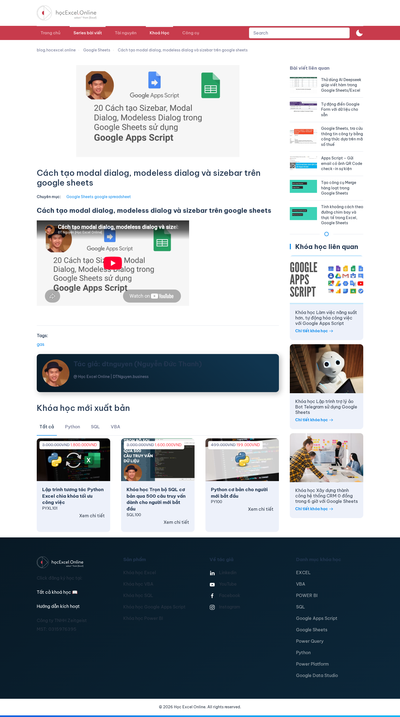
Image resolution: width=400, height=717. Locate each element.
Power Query (310, 641)
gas (40, 344)
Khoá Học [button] (159, 32)
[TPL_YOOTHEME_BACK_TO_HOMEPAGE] (71, 12)
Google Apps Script (316, 618)
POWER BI (307, 595)
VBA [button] (115, 426)
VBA (300, 584)
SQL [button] (95, 426)
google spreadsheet (112, 196)
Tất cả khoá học (57, 592)
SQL (300, 607)
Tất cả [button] (46, 426)
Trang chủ (50, 32)
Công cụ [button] (190, 32)
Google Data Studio (317, 675)
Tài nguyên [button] (126, 32)
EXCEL (303, 572)
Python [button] (72, 426)
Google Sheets (79, 196)
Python (303, 652)
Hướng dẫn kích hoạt (58, 606)
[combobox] (299, 32)
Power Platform (312, 664)
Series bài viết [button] (87, 32)
